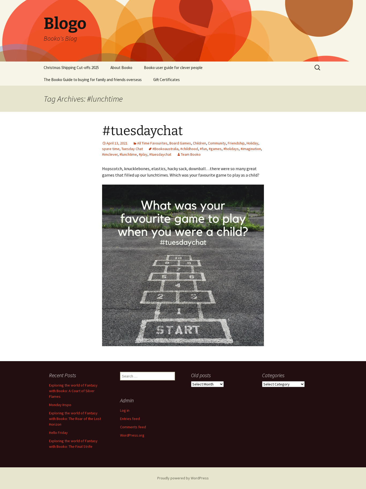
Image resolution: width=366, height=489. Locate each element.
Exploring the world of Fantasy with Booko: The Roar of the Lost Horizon (75, 419)
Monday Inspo (60, 404)
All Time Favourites (152, 143)
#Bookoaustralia (165, 148)
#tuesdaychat (142, 131)
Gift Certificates (166, 79)
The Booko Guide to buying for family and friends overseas (93, 79)
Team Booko (191, 154)
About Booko (121, 67)
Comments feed (133, 427)
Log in (124, 410)
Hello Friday (58, 432)
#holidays (231, 148)
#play (143, 154)
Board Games (180, 143)
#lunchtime (128, 154)
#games (215, 148)
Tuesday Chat (132, 148)
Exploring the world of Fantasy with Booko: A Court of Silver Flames (73, 391)
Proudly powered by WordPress (183, 478)
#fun (203, 148)
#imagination (251, 148)
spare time (110, 148)
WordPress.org (132, 435)
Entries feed (130, 418)
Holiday (252, 143)
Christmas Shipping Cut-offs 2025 (71, 67)
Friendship (236, 143)
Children (199, 143)
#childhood (189, 148)
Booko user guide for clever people (173, 67)
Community (217, 143)
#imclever (110, 154)
